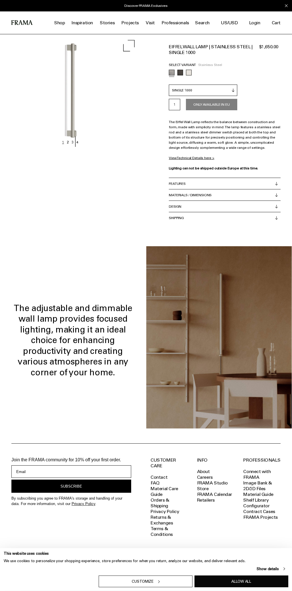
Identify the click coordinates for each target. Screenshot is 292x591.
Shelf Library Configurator (256, 502)
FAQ (155, 483)
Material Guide (258, 494)
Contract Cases (259, 511)
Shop (59, 22)
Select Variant (182, 65)
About (203, 471)
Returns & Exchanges (162, 520)
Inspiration (82, 22)
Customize (143, 581)
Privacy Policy (83, 504)
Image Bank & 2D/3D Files (257, 485)
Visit (150, 22)
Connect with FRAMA (257, 474)
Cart (276, 22)
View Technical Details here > (191, 158)
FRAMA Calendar (214, 494)
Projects (130, 22)
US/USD (229, 22)
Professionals (175, 22)
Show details (268, 569)
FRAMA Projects (260, 517)
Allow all (241, 581)
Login (254, 22)
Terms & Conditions (162, 531)
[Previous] (35, 90)
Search (202, 22)
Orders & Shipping (160, 502)
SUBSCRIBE (71, 486)
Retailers (206, 500)
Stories (107, 22)
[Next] (105, 90)
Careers (205, 477)
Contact (159, 477)
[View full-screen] (128, 45)
